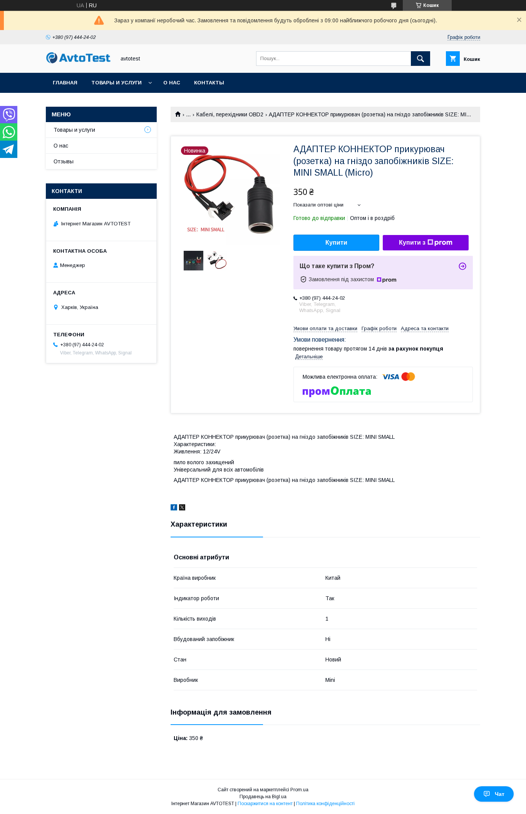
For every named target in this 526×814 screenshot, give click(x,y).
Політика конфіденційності (325, 803)
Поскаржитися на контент (265, 803)
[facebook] (174, 508)
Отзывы (64, 161)
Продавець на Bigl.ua (263, 796)
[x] (182, 508)
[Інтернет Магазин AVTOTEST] (78, 62)
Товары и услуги (116, 83)
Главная (65, 83)
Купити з (412, 242)
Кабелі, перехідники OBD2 (229, 114)
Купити (336, 242)
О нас (171, 83)
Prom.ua (299, 789)
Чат (499, 794)
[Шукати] (420, 58)
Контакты (209, 83)
